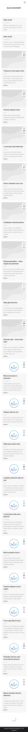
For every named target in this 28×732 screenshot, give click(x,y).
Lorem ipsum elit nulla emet (13, 147)
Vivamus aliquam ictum (12, 110)
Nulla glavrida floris (10, 303)
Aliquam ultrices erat (11, 412)
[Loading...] (14, 719)
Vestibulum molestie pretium (14, 222)
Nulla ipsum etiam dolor (12, 444)
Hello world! (8, 20)
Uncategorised (7, 39)
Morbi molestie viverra (12, 553)
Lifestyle (5, 149)
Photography (6, 305)
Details (5, 85)
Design (5, 73)
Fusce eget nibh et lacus (12, 621)
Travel (5, 112)
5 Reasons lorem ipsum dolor (14, 71)
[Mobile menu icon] (25, 2)
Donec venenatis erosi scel (13, 183)
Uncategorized (7, 22)
